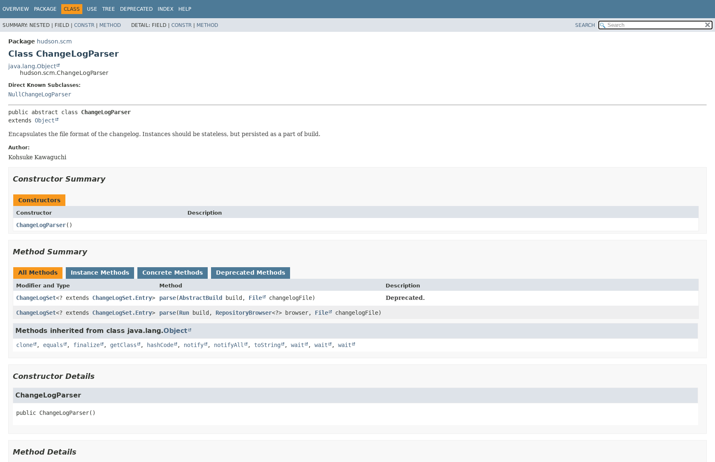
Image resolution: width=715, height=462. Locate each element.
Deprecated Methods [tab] (250, 272)
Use (92, 9)
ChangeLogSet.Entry (122, 297)
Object (45, 120)
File (255, 297)
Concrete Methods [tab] (172, 272)
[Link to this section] (111, 179)
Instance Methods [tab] (100, 272)
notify (194, 345)
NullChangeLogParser (39, 94)
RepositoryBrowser (244, 312)
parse (167, 297)
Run (184, 312)
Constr (84, 25)
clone (24, 345)
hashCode (160, 345)
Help (184, 9)
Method (110, 25)
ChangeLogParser (41, 225)
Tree (108, 9)
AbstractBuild (200, 297)
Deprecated (136, 9)
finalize (86, 345)
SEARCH (585, 25)
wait (297, 345)
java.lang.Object (32, 66)
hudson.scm (54, 41)
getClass (123, 345)
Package (45, 9)
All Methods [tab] (38, 272)
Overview (15, 9)
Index (165, 9)
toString (267, 345)
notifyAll (229, 345)
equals (53, 345)
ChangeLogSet (36, 297)
